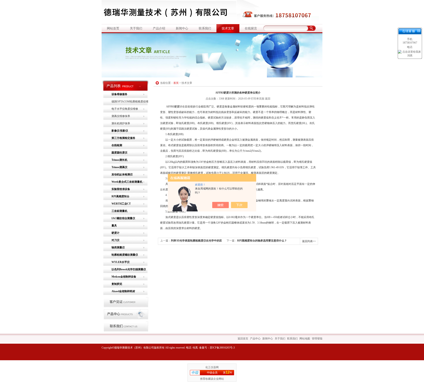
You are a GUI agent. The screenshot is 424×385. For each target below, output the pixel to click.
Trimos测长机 (119, 159)
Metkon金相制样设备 (124, 276)
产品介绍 (159, 28)
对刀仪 (115, 240)
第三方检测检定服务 (123, 138)
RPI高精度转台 (120, 196)
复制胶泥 (117, 283)
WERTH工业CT (121, 203)
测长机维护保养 (121, 123)
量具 (114, 225)
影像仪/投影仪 (120, 130)
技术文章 (228, 28)
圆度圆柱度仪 (119, 152)
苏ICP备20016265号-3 (222, 347)
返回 (267, 98)
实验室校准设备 (121, 189)
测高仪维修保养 (121, 116)
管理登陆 (317, 338)
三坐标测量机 (119, 211)
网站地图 (304, 338)
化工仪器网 (212, 367)
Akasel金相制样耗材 (123, 291)
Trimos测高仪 (119, 167)
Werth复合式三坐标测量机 (127, 181)
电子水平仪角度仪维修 (125, 108)
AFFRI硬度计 (174, 106)
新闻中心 (182, 28)
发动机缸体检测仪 (122, 174)
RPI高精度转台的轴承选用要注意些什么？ (262, 240)
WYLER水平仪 (121, 262)
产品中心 (255, 338)
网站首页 (113, 28)
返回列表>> (309, 241)
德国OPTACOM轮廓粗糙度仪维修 (130, 102)
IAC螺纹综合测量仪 (123, 218)
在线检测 (117, 145)
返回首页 (243, 338)
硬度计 (115, 232)
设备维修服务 (119, 94)
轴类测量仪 (118, 247)
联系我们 (205, 28)
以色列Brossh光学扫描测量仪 (129, 269)
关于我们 (136, 28)
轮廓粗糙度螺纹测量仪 (125, 254)
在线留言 (251, 28)
